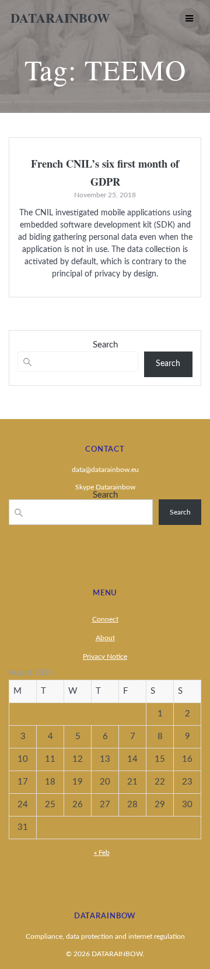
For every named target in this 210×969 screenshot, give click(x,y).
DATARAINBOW (60, 18)
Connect (105, 619)
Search (105, 344)
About (105, 637)
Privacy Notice (105, 656)
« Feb (102, 852)
